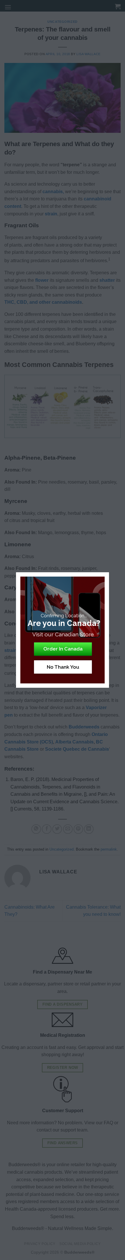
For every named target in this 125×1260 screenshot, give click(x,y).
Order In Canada (63, 649)
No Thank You (63, 667)
